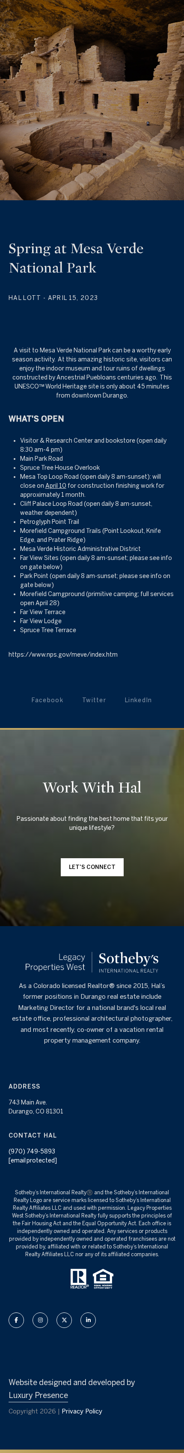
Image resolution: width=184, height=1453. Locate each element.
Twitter (94, 700)
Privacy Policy (82, 1411)
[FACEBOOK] (16, 1320)
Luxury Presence (38, 1395)
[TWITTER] (64, 1320)
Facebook (47, 700)
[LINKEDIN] (88, 1320)
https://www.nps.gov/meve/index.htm (63, 654)
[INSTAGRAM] (40, 1320)
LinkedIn (138, 700)
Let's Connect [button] (92, 867)
